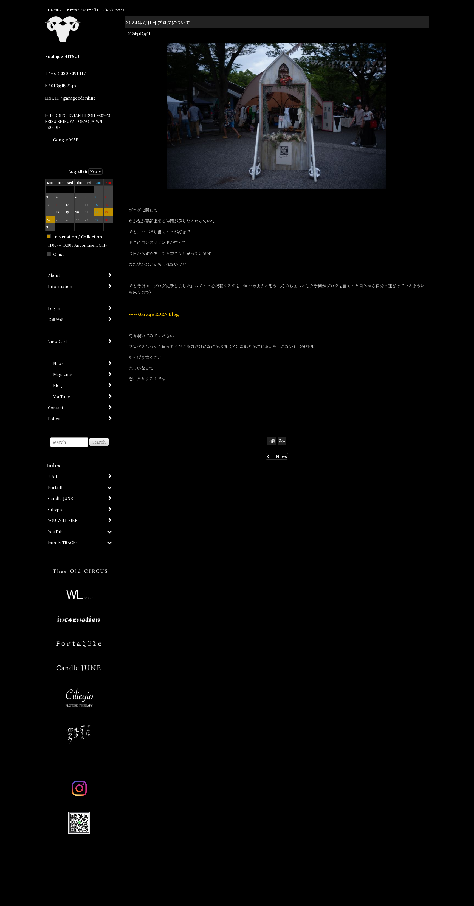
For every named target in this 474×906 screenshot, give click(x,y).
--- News (279, 456)
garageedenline (79, 98)
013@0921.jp (63, 85)
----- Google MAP (61, 139)
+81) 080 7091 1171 (69, 73)
